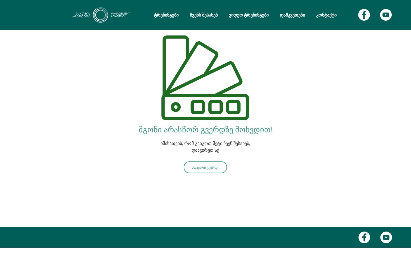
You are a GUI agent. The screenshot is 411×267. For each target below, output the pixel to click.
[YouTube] (386, 15)
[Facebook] (364, 15)
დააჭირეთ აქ (205, 150)
